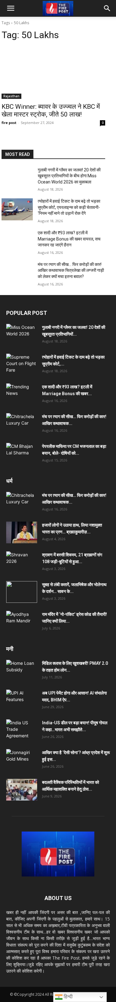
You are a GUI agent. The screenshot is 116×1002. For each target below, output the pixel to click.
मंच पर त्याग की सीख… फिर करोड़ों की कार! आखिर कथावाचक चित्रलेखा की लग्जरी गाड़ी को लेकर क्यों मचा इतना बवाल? (71, 270)
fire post (9, 122)
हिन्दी (67, 996)
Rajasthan (11, 96)
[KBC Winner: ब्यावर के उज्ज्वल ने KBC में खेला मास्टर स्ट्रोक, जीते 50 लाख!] (53, 73)
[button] (10, 8)
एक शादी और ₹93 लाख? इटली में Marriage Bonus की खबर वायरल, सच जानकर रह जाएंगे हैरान (69, 238)
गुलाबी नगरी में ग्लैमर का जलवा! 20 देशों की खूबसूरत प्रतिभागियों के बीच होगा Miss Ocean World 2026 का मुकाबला (69, 175)
